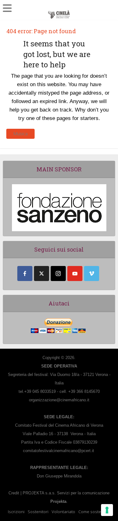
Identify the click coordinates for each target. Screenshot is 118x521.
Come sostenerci (94, 511)
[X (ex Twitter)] (41, 273)
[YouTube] (74, 273)
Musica (20, 134)
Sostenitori (38, 511)
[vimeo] (91, 273)
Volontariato (63, 511)
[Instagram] (58, 273)
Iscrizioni (16, 511)
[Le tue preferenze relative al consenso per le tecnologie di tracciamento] (107, 510)
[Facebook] (24, 273)
